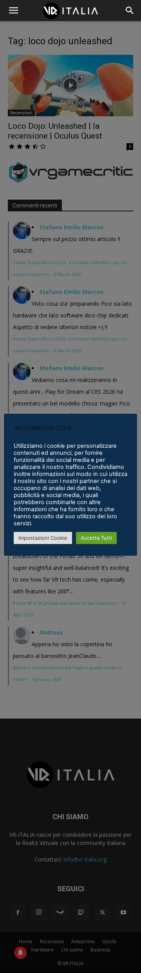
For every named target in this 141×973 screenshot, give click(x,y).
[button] (130, 10)
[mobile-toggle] (13, 10)
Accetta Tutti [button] (96, 538)
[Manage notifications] (20, 952)
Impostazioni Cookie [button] (42, 538)
